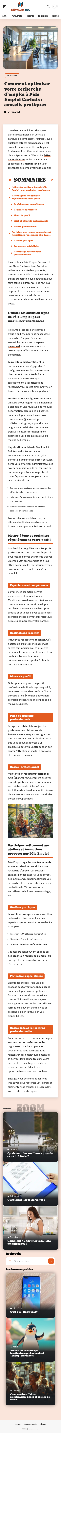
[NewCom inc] (20, 6)
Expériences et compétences (29, 204)
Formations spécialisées (26, 246)
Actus (15, 1347)
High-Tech (17, 1308)
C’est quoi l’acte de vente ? (26, 1199)
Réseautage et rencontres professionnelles (27, 253)
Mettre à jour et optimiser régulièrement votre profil (26, 197)
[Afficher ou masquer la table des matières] (49, 180)
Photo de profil (22, 215)
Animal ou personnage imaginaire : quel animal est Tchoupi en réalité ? (27, 1353)
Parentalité (15, 1237)
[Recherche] (48, 6)
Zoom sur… (30, 1109)
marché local (32, 164)
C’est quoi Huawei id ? (23, 1312)
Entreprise (12, 75)
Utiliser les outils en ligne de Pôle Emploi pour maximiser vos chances (31, 188)
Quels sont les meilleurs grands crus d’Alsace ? (30, 1155)
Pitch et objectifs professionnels (31, 221)
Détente (13, 1149)
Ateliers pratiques (23, 240)
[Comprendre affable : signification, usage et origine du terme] (30, 1382)
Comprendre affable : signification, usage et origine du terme (30, 1397)
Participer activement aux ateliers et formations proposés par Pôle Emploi (31, 233)
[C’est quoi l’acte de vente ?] (30, 1181)
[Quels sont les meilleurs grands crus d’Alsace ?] (30, 1137)
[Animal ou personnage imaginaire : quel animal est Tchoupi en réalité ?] (30, 1339)
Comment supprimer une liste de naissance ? (29, 1242)
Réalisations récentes (25, 209)
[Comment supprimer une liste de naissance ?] (30, 1225)
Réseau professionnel (25, 226)
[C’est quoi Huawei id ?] (30, 1295)
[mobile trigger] (5, 6)
